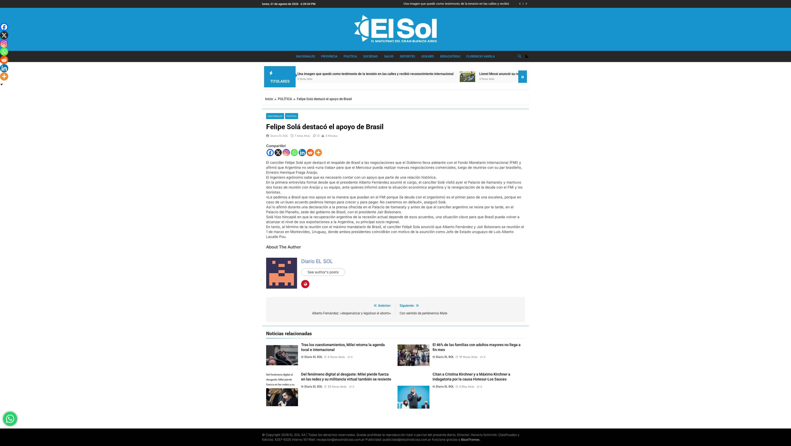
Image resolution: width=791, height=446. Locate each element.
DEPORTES (407, 56)
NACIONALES (305, 56)
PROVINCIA (329, 56)
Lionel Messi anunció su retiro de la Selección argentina (490, 74)
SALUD (389, 56)
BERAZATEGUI (450, 56)
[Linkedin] (302, 152)
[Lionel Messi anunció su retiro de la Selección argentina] (437, 76)
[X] (278, 152)
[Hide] (1, 84)
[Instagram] (286, 152)
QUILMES (427, 56)
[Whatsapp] (294, 152)
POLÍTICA (350, 56)
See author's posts (323, 272)
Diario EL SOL (279, 136)
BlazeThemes (470, 439)
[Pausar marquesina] (522, 76)
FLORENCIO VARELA (480, 56)
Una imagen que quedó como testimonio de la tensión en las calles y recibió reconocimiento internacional (456, 4)
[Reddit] (310, 152)
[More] (318, 152)
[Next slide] (526, 4)
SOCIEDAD (370, 56)
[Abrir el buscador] (519, 56)
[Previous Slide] (520, 4)
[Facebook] (270, 152)
